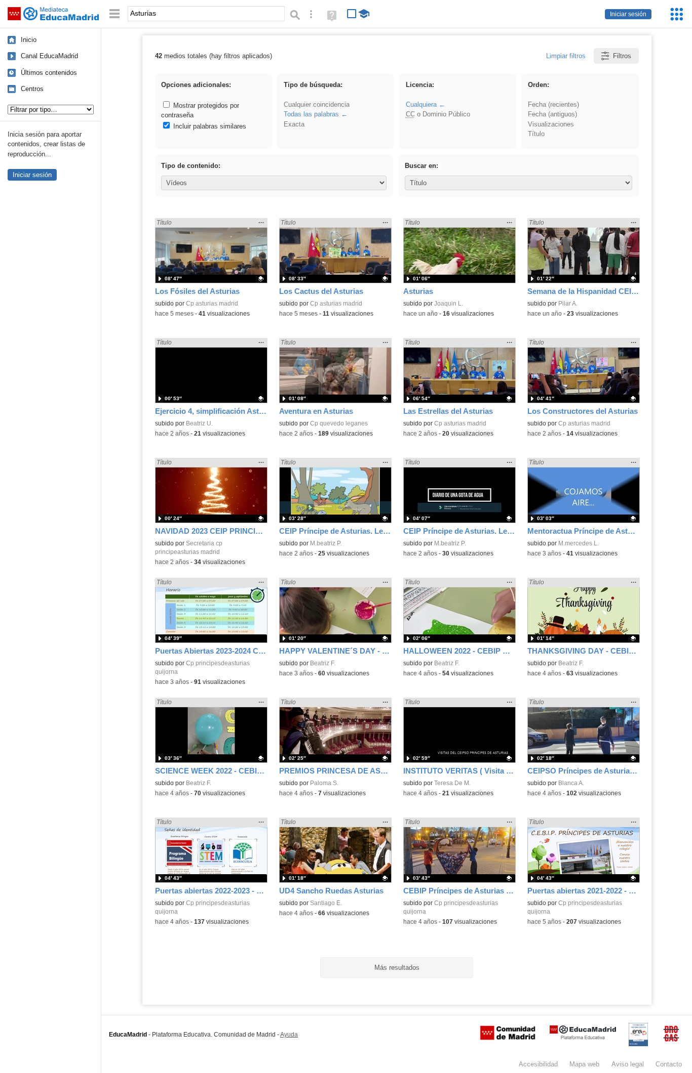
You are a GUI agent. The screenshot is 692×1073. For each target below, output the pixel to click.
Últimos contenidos (49, 72)
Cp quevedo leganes (339, 423)
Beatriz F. (322, 663)
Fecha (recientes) (553, 104)
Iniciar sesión (628, 14)
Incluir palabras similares (208, 126)
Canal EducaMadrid (49, 56)
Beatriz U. (199, 423)
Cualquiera (421, 104)
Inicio (28, 40)
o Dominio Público (438, 114)
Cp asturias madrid (212, 304)
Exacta (294, 124)
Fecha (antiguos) (552, 114)
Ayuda (289, 1034)
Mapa (584, 1064)
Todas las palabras (311, 114)
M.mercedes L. (578, 543)
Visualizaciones (551, 124)
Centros (32, 89)
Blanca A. (571, 783)
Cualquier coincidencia (317, 104)
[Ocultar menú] (114, 14)
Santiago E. (326, 903)
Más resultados (396, 967)
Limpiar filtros (566, 56)
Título (536, 134)
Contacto (669, 1064)
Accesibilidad (538, 1064)
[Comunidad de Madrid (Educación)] (507, 1037)
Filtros (622, 56)
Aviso (627, 1064)
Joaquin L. (448, 304)
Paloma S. (324, 783)
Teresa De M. (452, 783)
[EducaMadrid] (583, 1037)
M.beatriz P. (326, 543)
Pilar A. (568, 304)
